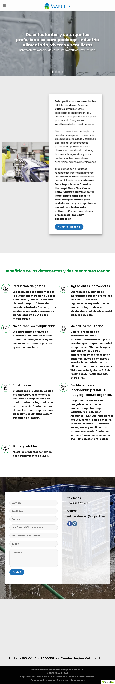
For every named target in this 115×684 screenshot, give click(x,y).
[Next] (109, 43)
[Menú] (4, 5)
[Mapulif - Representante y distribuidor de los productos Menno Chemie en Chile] (57, 5)
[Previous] (6, 43)
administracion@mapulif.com (48, 669)
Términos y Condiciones (71, 679)
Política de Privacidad (43, 679)
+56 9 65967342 (75, 669)
